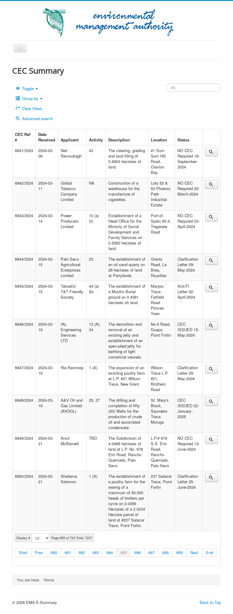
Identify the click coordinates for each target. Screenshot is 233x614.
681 (68, 552)
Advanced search (37, 118)
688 (165, 552)
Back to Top (210, 602)
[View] (211, 152)
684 (109, 552)
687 (151, 552)
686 (137, 552)
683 (96, 552)
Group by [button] (30, 98)
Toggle (28, 88)
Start (23, 552)
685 (123, 552)
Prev (39, 552)
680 (54, 552)
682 (82, 552)
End (209, 552)
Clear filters (31, 108)
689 (179, 552)
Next (194, 552)
